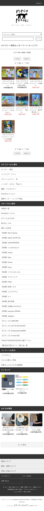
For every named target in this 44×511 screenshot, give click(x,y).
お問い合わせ (5, 481)
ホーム (5, 487)
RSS (25, 491)
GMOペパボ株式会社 (31, 499)
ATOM (29, 491)
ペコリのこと (6, 355)
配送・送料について (26, 487)
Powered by (10, 505)
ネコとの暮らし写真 (8, 360)
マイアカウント (5, 476)
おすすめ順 (16, 52)
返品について (36, 487)
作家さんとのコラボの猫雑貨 (12, 365)
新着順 (29, 52)
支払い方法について (14, 487)
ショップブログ (18, 491)
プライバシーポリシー (29, 489)
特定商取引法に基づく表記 (15, 489)
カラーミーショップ (7, 499)
